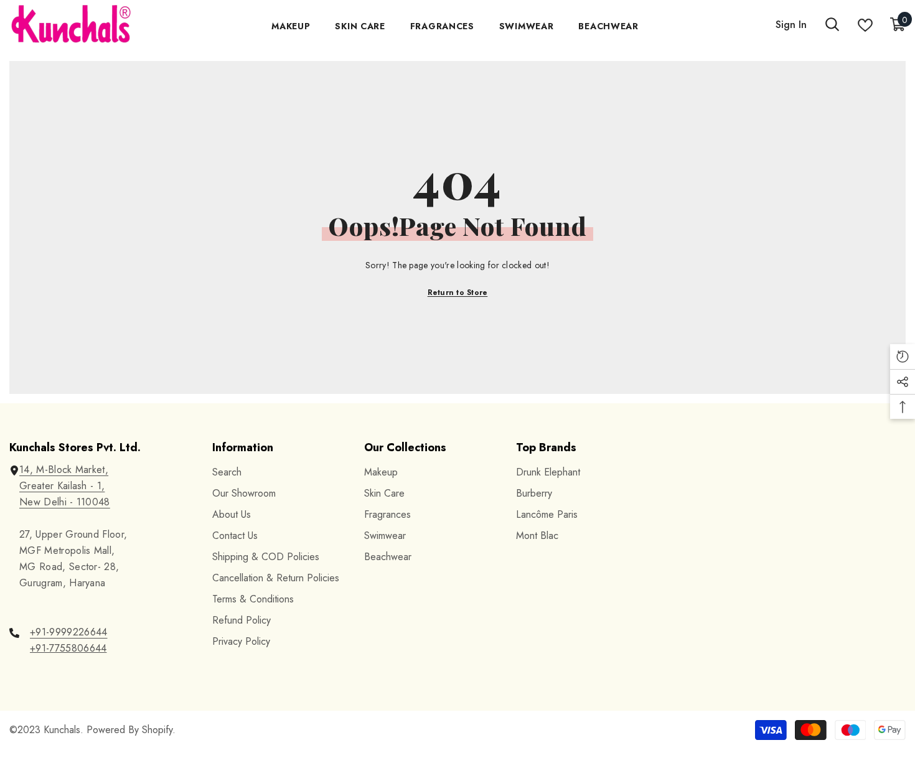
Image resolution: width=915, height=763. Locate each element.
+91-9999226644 (68, 632)
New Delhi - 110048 (64, 502)
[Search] (832, 24)
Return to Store (458, 292)
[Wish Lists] (865, 25)
